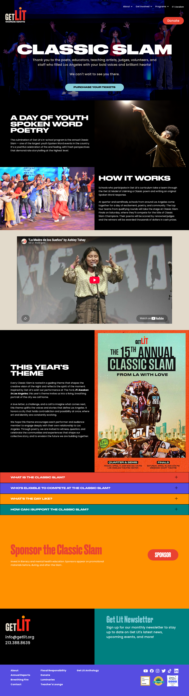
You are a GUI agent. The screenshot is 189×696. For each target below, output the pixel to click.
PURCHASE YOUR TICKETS (94, 87)
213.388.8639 (17, 643)
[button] (129, 8)
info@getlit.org (19, 637)
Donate (173, 21)
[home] (15, 15)
